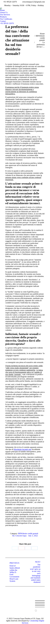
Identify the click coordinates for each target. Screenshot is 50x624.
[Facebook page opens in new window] (22, 609)
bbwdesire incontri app (22, 449)
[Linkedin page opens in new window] (25, 609)
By (19, 536)
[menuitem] (2, 10)
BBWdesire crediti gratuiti (28, 533)
